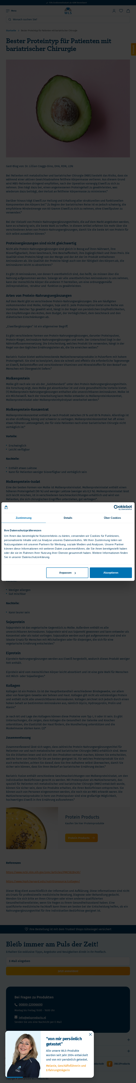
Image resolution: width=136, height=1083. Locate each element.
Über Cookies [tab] (112, 517)
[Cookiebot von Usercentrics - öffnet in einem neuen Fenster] (116, 507)
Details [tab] (68, 517)
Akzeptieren (110, 572)
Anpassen (65, 572)
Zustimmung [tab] (24, 517)
